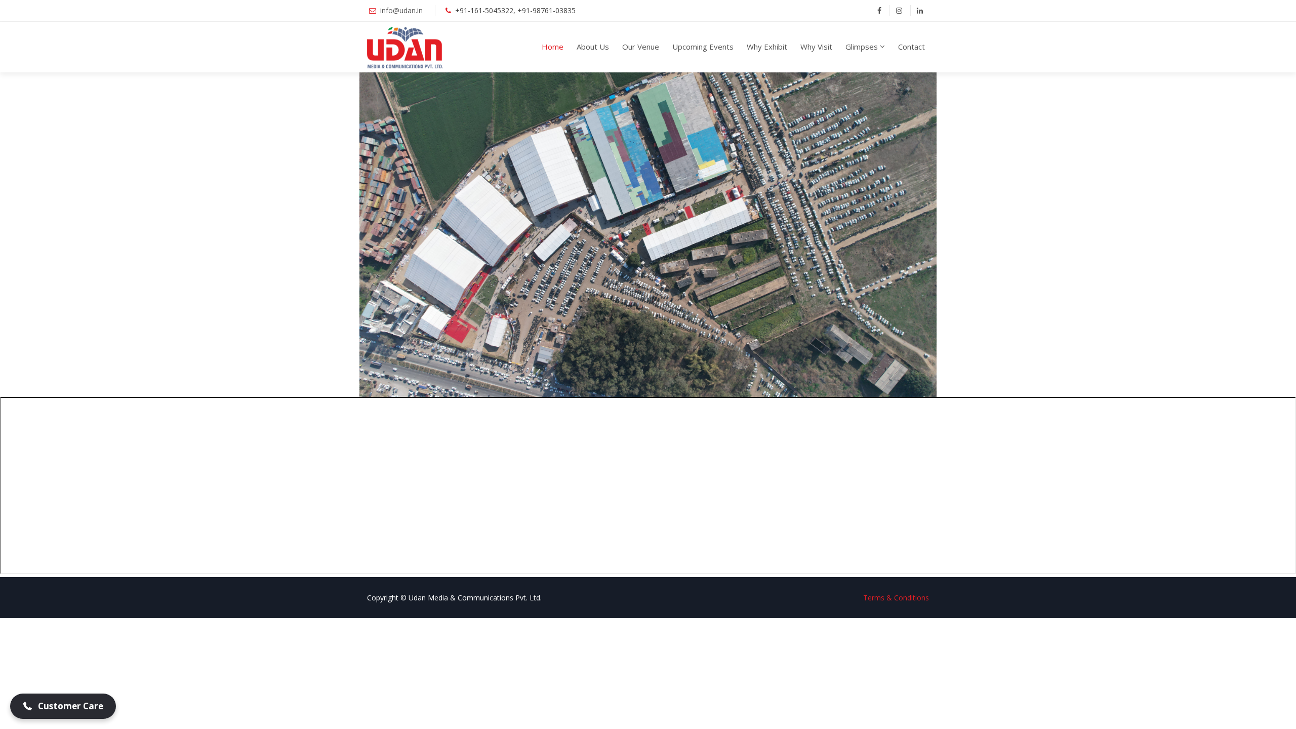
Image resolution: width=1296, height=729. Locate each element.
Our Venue (640, 47)
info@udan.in (402, 10)
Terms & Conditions (896, 597)
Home (552, 47)
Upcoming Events (703, 47)
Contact (911, 47)
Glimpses (861, 47)
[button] (63, 706)
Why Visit (816, 47)
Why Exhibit (767, 47)
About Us (593, 47)
